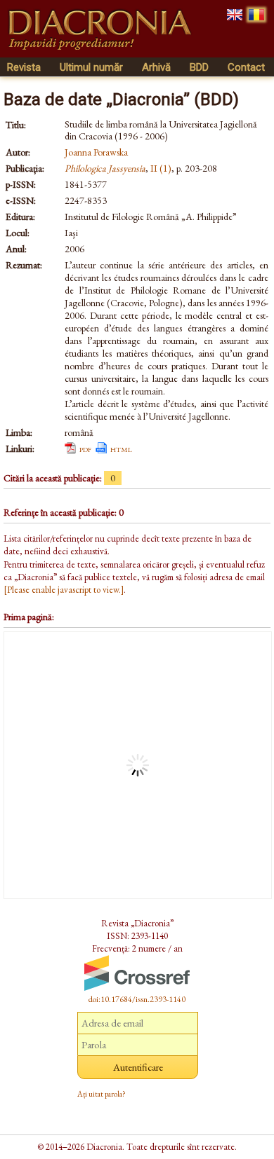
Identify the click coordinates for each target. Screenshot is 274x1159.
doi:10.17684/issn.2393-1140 (137, 999)
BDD (199, 67)
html (121, 448)
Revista (24, 67)
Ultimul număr (91, 67)
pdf (85, 448)
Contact (246, 67)
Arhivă (156, 67)
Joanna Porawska (96, 152)
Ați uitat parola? (101, 1094)
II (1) (160, 168)
